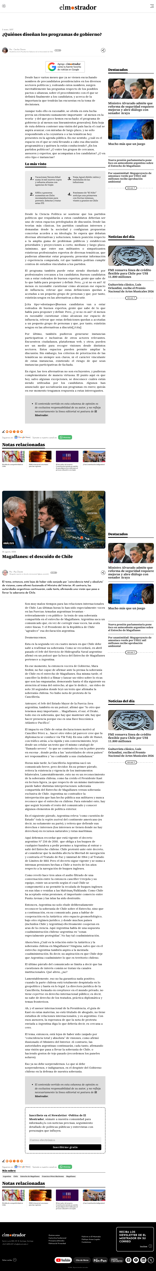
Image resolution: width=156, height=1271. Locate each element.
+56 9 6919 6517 (7, 1244)
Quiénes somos (54, 1235)
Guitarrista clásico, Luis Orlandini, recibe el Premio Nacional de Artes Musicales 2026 (131, 288)
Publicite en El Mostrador (91, 1236)
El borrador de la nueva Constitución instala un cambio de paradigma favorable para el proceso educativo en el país (67, 467)
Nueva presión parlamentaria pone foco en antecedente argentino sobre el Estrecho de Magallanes (130, 163)
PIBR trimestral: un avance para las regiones (38, 465)
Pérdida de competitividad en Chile (12, 465)
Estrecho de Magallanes (29, 1176)
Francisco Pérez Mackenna (53, 1176)
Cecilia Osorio (20, 49)
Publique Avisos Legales (91, 1239)
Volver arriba (7, 1260)
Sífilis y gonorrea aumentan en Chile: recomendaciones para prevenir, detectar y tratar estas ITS (48, 198)
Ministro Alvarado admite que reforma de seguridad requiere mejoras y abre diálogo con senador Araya (131, 108)
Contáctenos (86, 1242)
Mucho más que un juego (126, 144)
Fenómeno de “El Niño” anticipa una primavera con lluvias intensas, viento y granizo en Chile (85, 196)
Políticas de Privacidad (57, 1243)
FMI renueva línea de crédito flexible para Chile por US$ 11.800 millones (129, 273)
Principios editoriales (56, 1240)
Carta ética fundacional (57, 1238)
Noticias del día (121, 236)
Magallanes (70, 1176)
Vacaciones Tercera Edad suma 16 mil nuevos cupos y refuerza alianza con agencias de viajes (48, 181)
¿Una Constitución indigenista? (94, 464)
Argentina (7, 1176)
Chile (16, 1176)
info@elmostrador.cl (21, 1244)
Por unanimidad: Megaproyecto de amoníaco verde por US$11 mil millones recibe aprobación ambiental (129, 177)
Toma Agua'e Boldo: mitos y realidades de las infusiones (87, 180)
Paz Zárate (18, 571)
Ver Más (57, 50)
